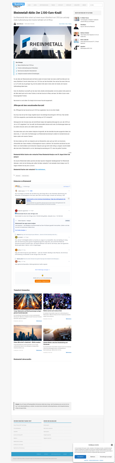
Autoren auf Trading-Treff (18, 434)
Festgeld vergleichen (47, 434)
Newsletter (76, 5)
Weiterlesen (39, 321)
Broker (84, 5)
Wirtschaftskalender (17, 428)
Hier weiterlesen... (41, 169)
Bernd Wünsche (20, 23)
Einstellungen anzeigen (106, 456)
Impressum (101, 460)
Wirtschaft (68, 5)
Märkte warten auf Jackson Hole (52, 311)
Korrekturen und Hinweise (18, 444)
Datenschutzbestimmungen (94, 460)
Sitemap (71, 454)
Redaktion (15, 438)
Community (60, 5)
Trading (53, 5)
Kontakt (65, 454)
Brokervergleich (46, 425)
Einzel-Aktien (62, 23)
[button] (112, 445)
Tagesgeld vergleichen (47, 438)
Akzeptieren (80, 456)
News (29, 5)
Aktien (35, 5)
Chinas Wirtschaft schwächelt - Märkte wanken (27, 342)
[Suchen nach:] (95, 5)
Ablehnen (92, 456)
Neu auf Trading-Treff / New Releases (20, 425)
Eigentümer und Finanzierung (19, 448)
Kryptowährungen (44, 5)
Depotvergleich (46, 431)
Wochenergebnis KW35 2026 (86, 48)
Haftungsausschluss (55, 454)
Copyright (46, 454)
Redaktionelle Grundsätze (18, 441)
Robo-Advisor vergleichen (48, 428)
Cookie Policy (86, 460)
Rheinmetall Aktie (25, 175)
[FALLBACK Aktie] (28, 302)
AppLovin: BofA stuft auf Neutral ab (87, 26)
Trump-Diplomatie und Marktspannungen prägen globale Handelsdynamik (27, 312)
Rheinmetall (18, 175)
